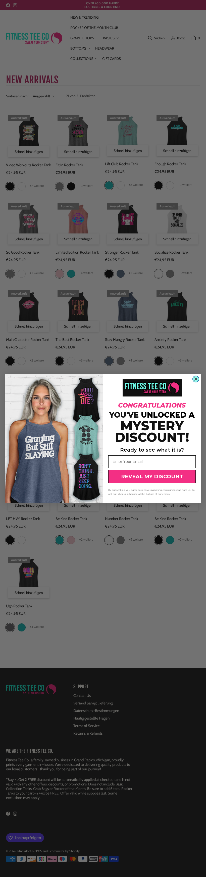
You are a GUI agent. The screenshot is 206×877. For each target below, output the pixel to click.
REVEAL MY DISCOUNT (152, 476)
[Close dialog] (196, 379)
